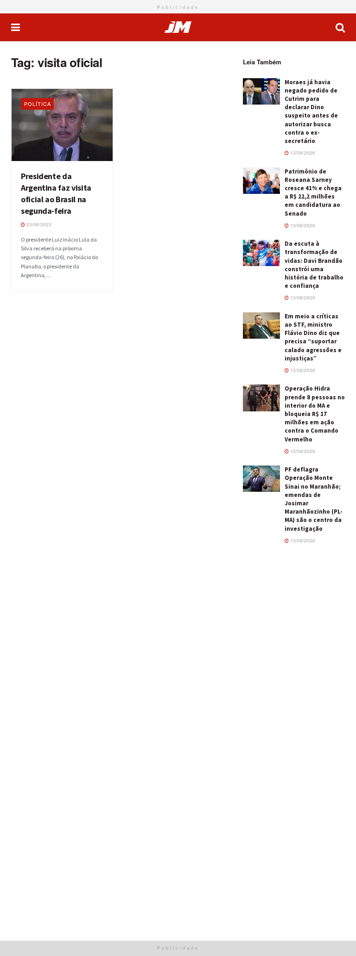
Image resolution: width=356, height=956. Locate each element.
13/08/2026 (302, 152)
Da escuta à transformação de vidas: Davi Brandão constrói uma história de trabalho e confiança (314, 265)
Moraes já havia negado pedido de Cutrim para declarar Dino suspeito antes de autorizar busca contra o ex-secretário (311, 111)
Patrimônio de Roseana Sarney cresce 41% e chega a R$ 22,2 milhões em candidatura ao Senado (313, 192)
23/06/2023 (38, 224)
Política (37, 103)
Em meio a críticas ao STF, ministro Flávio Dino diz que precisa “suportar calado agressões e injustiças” (313, 337)
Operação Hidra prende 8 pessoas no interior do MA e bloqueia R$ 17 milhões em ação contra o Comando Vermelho (315, 414)
